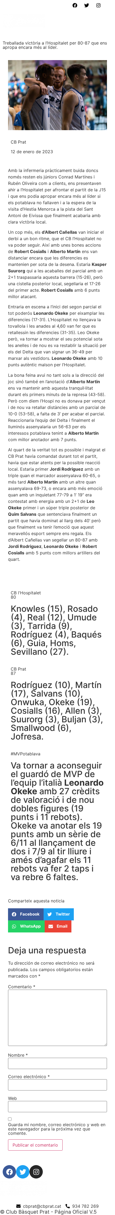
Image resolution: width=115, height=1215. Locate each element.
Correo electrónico (29, 1076)
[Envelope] (110, 5)
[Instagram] (98, 5)
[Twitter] (86, 5)
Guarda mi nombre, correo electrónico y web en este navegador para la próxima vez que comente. (56, 1128)
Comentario (21, 987)
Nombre (18, 1055)
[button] (106, 22)
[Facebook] (75, 5)
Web (12, 1098)
